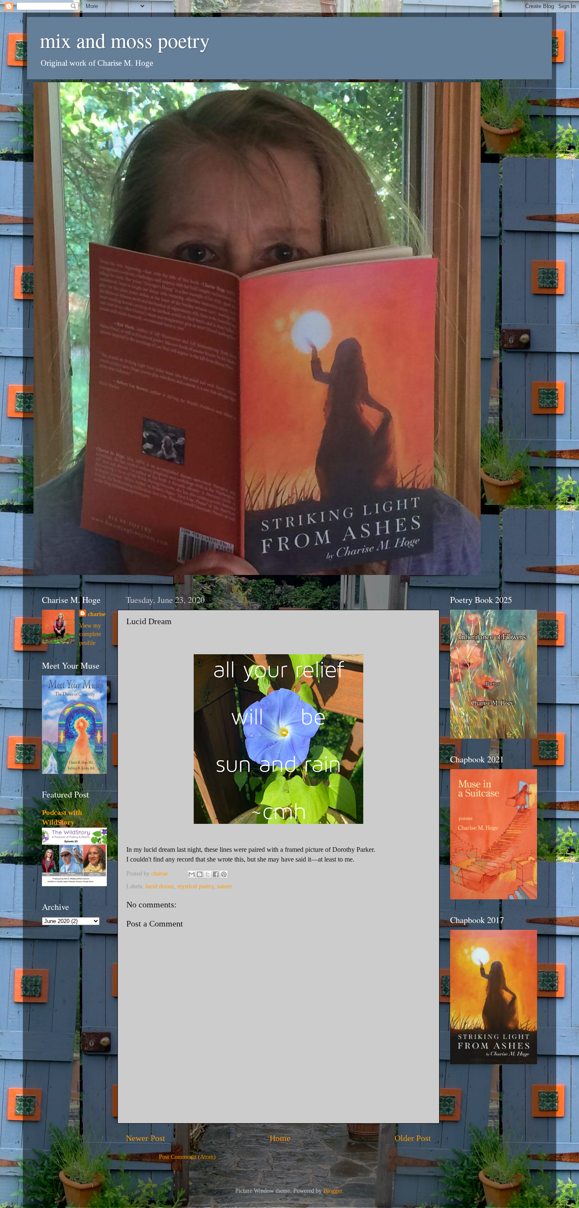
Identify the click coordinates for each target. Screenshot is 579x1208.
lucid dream (159, 886)
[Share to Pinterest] (224, 874)
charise (97, 614)
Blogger (332, 1190)
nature (224, 886)
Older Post (413, 1138)
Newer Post (145, 1138)
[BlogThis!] (199, 874)
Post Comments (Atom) (187, 1156)
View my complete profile (90, 634)
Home (280, 1138)
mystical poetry (195, 886)
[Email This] (191, 874)
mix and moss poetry (125, 39)
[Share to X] (207, 874)
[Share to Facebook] (216, 874)
